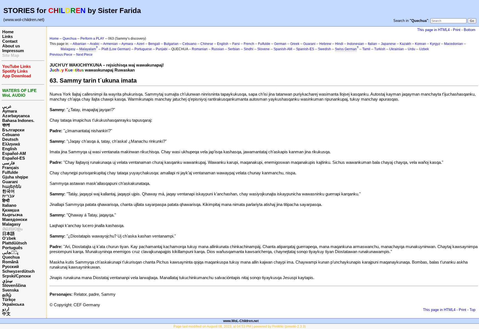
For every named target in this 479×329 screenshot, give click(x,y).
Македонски (14, 219)
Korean (420, 44)
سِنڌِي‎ (7, 280)
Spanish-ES (305, 49)
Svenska (10, 290)
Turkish (379, 49)
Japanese (388, 44)
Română (10, 261)
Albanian (79, 44)
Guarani (10, 181)
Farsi (236, 44)
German (280, 44)
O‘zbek (9, 238)
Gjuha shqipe (15, 177)
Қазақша (10, 210)
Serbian (234, 49)
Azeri (140, 44)
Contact (9, 41)
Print (456, 30)
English (9, 148)
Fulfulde (10, 172)
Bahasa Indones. (18, 120)
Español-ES (13, 158)
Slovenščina (14, 285)
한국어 (8, 191)
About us (11, 46)
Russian (218, 49)
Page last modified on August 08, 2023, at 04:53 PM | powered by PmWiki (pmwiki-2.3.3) (240, 326)
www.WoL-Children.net (241, 321)
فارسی (8, 162)
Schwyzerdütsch (18, 271)
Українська (13, 304)
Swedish (324, 49)
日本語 (8, 233)
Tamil (366, 49)
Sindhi (248, 49)
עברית (8, 195)
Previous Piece (61, 55)
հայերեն (11, 186)
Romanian (200, 49)
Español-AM (14, 153)
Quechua (11, 257)
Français (10, 167)
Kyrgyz (435, 44)
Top (472, 310)
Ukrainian (396, 49)
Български (13, 129)
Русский (10, 266)
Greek (294, 44)
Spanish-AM (283, 49)
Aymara (9, 111)
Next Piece (84, 55)
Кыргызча (12, 214)
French (249, 44)
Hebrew (325, 44)
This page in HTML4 (433, 30)
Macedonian (453, 44)
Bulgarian (171, 44)
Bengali (154, 44)
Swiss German (346, 49)
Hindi (339, 44)
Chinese (206, 44)
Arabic (95, 44)
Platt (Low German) (116, 49)
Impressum (13, 50)
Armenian (110, 44)
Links (7, 36)
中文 (6, 313)
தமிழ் (6, 294)
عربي (7, 106)
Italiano (9, 205)
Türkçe (9, 299)
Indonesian (355, 44)
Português (12, 247)
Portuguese (143, 49)
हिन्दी (5, 200)
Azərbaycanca (16, 115)
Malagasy (11, 224)
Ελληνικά (11, 144)
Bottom (469, 30)
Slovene (263, 49)
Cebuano (11, 134)
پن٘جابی (10, 252)
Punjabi (161, 49)
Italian (372, 44)
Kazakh (405, 44)
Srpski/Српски (16, 276)
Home (8, 31)
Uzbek (424, 49)
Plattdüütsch (14, 243)
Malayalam (87, 49)
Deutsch (10, 139)
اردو (5, 309)
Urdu (411, 49)
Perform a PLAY (92, 38)
